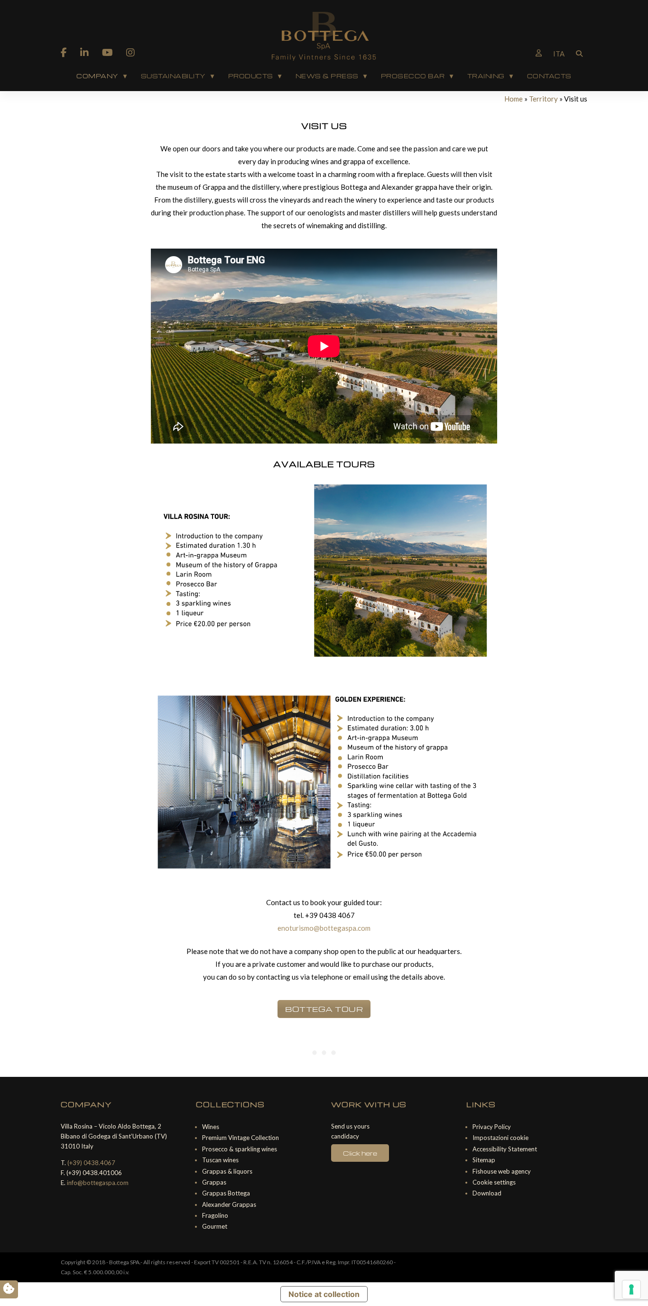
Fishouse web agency (501, 1171)
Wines (210, 1126)
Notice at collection (324, 1294)
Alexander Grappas (229, 1204)
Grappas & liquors (227, 1171)
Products (250, 76)
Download (486, 1193)
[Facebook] (64, 52)
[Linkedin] (84, 52)
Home (513, 98)
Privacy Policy (491, 1126)
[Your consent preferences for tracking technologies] (631, 1289)
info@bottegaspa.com (98, 1182)
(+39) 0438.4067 (91, 1163)
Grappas (214, 1182)
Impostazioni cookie (500, 1137)
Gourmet (214, 1226)
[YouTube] (107, 52)
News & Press (327, 76)
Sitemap (483, 1160)
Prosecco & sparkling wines (239, 1149)
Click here (360, 1153)
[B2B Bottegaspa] (538, 52)
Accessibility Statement (504, 1149)
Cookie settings (494, 1182)
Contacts (549, 76)
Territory (543, 98)
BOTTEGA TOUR (324, 1009)
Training (486, 76)
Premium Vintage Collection (240, 1137)
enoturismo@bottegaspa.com (324, 928)
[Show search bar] (579, 52)
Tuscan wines (220, 1160)
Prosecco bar (413, 76)
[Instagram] (130, 52)
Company (97, 76)
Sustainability (173, 76)
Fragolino (215, 1215)
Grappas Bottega (226, 1193)
